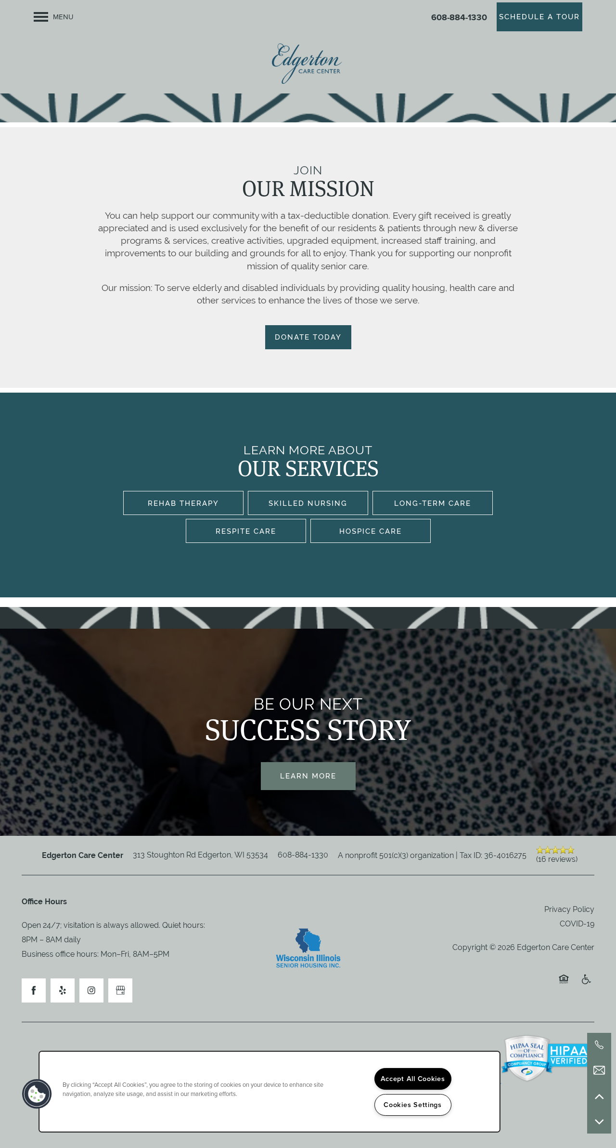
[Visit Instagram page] (91, 990)
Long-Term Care (432, 503)
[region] (269, 1092)
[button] (539, 16)
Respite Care (246, 531)
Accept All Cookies (413, 1078)
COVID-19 (577, 923)
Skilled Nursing (308, 503)
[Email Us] (599, 1070)
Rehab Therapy (183, 503)
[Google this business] (120, 990)
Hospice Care (370, 531)
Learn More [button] (308, 776)
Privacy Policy (569, 909)
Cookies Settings (413, 1104)
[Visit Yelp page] (63, 990)
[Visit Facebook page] (34, 990)
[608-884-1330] (599, 1045)
